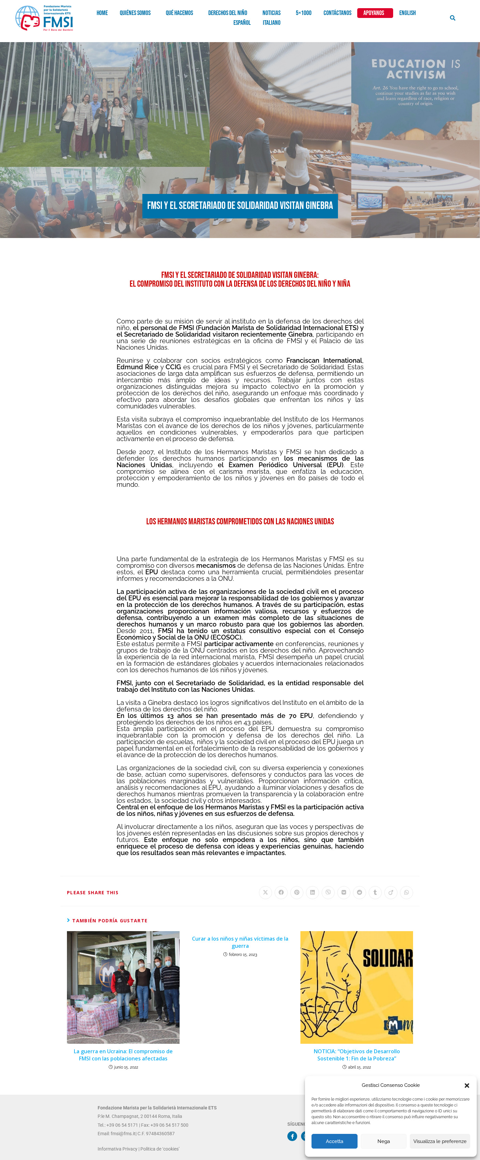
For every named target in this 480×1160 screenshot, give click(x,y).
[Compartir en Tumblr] (375, 892)
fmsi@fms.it (123, 1133)
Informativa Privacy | (119, 1149)
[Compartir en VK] (343, 892)
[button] (467, 1085)
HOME (102, 13)
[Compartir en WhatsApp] (406, 892)
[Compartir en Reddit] (359, 892)
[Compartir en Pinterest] (296, 892)
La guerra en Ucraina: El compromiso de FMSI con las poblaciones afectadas (123, 1055)
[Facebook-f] (292, 1136)
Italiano (271, 23)
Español (242, 23)
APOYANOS (373, 13)
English (407, 13)
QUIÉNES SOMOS (135, 13)
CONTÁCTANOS (337, 13)
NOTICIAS (271, 13)
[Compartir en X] (265, 892)
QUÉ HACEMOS (179, 13)
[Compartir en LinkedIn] (312, 892)
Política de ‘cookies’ (160, 1149)
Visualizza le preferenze (440, 1141)
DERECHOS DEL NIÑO (227, 13)
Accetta (334, 1141)
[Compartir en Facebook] (281, 892)
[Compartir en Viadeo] (390, 892)
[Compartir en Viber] (328, 892)
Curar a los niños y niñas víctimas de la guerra (240, 942)
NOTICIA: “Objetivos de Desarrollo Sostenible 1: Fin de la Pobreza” (357, 1055)
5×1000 (304, 13)
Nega (383, 1141)
